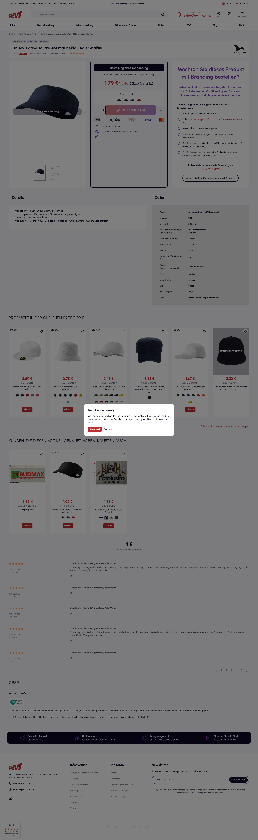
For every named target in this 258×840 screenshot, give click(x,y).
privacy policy (135, 419)
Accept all (95, 429)
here (90, 422)
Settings (108, 429)
